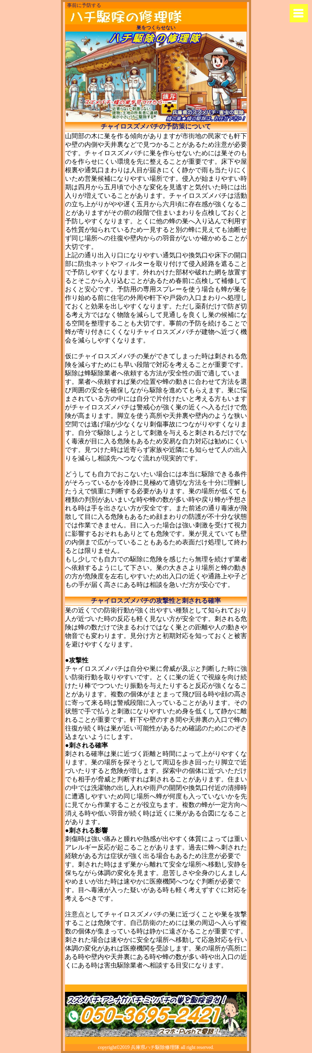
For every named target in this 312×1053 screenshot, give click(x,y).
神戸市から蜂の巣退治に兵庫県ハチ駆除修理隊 (128, 16)
